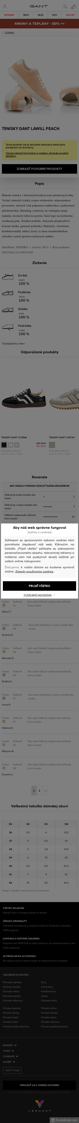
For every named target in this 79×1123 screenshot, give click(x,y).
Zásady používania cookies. (34, 571)
